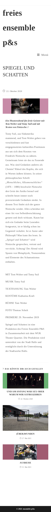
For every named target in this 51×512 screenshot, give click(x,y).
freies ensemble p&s (19, 27)
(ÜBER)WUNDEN (25, 434)
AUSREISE (25, 463)
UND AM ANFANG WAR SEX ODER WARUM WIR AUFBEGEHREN (25, 393)
